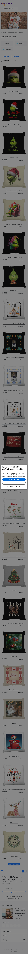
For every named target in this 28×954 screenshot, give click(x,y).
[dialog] (14, 477)
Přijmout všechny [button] (14, 479)
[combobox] (25, 466)
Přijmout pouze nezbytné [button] (14, 483)
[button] (14, 486)
